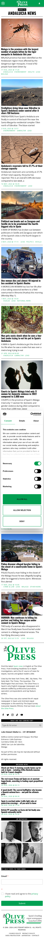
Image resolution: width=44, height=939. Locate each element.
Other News (6, 529)
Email (4, 876)
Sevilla (38, 242)
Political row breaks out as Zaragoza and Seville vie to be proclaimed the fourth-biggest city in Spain (20, 224)
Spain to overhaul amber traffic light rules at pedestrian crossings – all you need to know (19, 802)
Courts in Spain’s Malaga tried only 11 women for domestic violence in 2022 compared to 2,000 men (19, 394)
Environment (20, 72)
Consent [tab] (8, 421)
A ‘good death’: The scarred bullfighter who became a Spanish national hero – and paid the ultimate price (21, 792)
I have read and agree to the (21, 895)
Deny (22, 521)
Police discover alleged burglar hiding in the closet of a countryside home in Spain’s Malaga (21, 566)
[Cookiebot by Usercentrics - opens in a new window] (31, 414)
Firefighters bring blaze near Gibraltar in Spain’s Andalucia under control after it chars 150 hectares (20, 110)
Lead (38, 72)
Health (31, 72)
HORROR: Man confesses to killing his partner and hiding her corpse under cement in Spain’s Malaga (19, 620)
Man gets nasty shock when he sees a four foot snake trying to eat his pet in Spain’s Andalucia (21, 338)
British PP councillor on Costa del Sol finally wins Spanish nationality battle (20, 811)
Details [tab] (22, 421)
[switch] (37, 471)
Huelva (6, 301)
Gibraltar (21, 131)
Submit (22, 903)
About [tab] (36, 421)
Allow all (22, 499)
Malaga (4, 74)
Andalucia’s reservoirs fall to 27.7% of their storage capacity (22, 167)
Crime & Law (8, 587)
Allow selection (22, 510)
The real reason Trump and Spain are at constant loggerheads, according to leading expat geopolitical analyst (22, 781)
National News (24, 301)
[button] (40, 725)
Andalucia (8, 72)
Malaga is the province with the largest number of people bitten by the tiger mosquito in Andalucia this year (19, 52)
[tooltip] (3, 715)
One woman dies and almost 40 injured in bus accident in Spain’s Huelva (21, 281)
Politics (30, 242)
